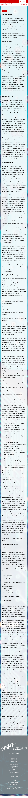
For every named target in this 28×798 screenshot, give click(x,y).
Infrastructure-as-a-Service (14, 770)
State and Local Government (14, 782)
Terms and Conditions (17, 788)
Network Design (14, 761)
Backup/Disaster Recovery (14, 767)
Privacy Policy (9, 788)
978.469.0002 (14, 784)
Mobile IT (14, 769)
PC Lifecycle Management (14, 772)
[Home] (7, 4)
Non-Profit (14, 780)
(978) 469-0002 (22, 1)
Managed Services (14, 766)
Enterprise (14, 779)
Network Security (14, 764)
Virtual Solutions (14, 763)
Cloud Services (14, 774)
